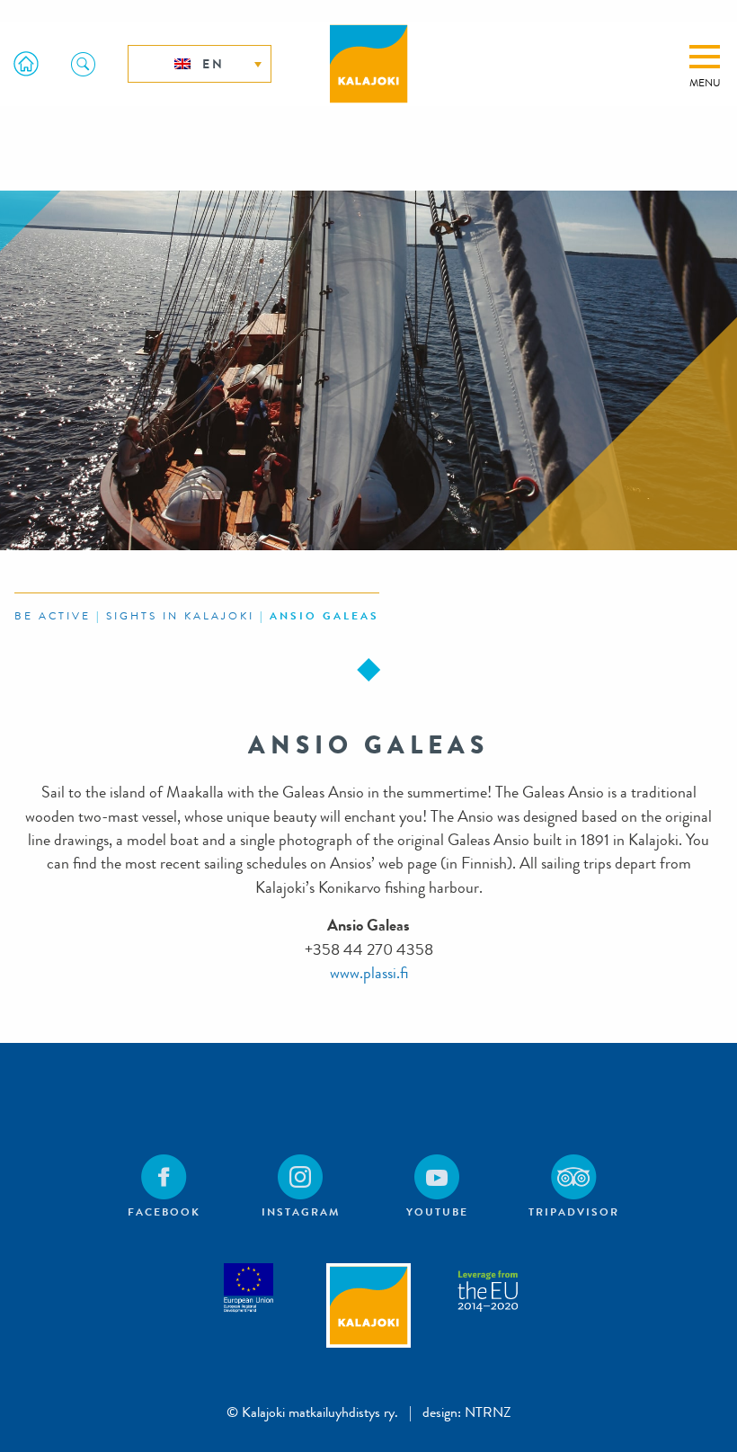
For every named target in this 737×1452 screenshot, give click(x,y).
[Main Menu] (704, 56)
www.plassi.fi (369, 973)
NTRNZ (488, 1412)
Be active (52, 616)
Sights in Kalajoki (180, 616)
